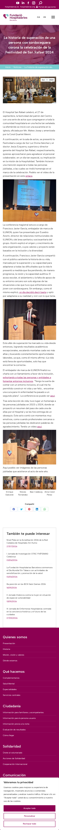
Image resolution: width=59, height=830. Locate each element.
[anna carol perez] (49, 483)
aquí (52, 395)
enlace (28, 176)
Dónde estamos (10, 660)
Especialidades (10, 689)
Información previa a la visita (16, 724)
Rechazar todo (29, 824)
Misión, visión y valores (13, 655)
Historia (6, 649)
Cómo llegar (8, 735)
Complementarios (11, 678)
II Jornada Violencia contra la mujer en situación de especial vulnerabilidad (29, 596)
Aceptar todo (29, 808)
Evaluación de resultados (14, 729)
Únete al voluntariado (12, 753)
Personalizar (29, 816)
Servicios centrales (11, 695)
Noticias (9, 80)
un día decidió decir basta (32, 292)
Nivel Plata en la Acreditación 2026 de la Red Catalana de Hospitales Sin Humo (27, 541)
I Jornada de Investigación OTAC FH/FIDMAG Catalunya (27, 555)
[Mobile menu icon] (53, 17)
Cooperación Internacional (15, 764)
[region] (29, 804)
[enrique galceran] (9, 483)
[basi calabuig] (36, 483)
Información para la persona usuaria (19, 718)
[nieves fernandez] (23, 483)
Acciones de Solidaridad (14, 758)
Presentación (9, 643)
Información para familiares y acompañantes (23, 712)
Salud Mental (8, 683)
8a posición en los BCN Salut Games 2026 (26, 584)
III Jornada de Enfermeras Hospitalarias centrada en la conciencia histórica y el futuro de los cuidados (29, 612)
